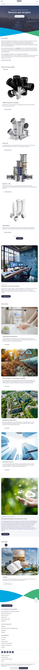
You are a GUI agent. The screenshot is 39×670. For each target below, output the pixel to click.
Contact (3, 647)
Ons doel (3, 639)
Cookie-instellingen (14, 668)
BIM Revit (3, 626)
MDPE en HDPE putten (6, 613)
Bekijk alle (3, 621)
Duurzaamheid (4, 641)
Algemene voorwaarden (6, 645)
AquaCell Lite (4, 617)
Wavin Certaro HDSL (5, 619)
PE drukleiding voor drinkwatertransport (10, 611)
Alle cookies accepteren (23, 668)
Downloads (3, 630)
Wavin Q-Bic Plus (5, 615)
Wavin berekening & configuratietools (9, 628)
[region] (19, 666)
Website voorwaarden (5, 655)
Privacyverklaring (4, 657)
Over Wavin (3, 637)
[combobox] (19, 4)
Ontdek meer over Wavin (6, 60)
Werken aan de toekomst (6, 643)
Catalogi (3, 632)
